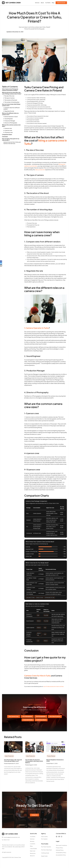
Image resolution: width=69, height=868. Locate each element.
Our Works (47, 2)
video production (40, 169)
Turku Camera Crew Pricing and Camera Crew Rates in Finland (10, 89)
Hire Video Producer (55, 716)
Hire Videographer (27, 716)
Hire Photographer (41, 716)
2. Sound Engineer (8, 118)
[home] (11, 2)
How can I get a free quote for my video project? (10, 139)
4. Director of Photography (10, 122)
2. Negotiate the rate (8, 111)
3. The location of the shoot (10, 100)
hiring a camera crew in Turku (45, 142)
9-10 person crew (8, 132)
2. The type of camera (8, 98)
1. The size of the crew (8, 96)
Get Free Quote (61, 2)
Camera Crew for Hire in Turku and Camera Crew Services (12, 142)
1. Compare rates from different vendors (11, 108)
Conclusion (5, 136)
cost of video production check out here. (53, 686)
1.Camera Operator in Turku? (10, 116)
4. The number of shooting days (11, 102)
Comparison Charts (7, 134)
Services (37, 2)
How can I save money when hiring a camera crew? (11, 105)
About (42, 2)
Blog (53, 2)
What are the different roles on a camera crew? (10, 113)
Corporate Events (27, 720)
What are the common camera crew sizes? (11, 125)
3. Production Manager (9, 120)
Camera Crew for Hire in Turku (37, 675)
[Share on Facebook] (1, 261)
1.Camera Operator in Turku (36, 328)
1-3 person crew (7, 128)
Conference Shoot (41, 720)
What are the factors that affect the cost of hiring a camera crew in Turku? (11, 93)
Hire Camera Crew (13, 716)
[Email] (1, 265)
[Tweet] (1, 263)
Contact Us (34, 815)
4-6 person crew (7, 130)
